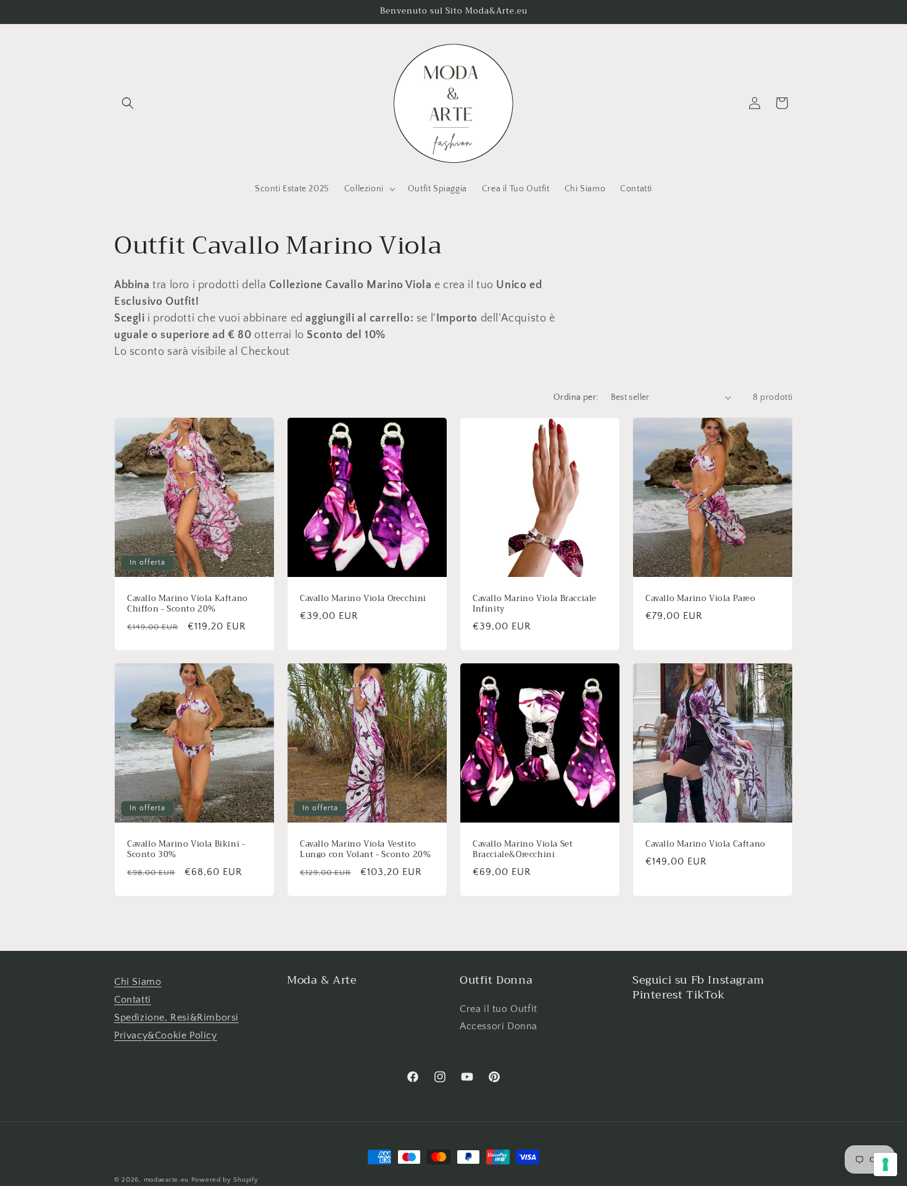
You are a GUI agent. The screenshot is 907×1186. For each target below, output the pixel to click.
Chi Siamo (137, 981)
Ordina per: (575, 397)
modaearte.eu (166, 1180)
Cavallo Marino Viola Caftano (705, 844)
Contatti (132, 999)
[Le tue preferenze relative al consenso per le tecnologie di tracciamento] (885, 1164)
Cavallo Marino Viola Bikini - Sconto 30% (186, 849)
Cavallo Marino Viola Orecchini (363, 599)
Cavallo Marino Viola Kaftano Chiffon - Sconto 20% (187, 604)
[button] (127, 103)
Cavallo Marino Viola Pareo (700, 599)
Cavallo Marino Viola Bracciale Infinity (535, 604)
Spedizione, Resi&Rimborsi (176, 1017)
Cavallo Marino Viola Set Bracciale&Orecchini (523, 849)
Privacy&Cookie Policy (165, 1035)
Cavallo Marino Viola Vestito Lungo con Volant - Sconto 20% (365, 849)
